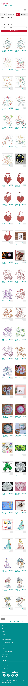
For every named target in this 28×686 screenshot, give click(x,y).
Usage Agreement (6, 639)
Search (18, 14)
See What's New (6, 663)
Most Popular (5, 665)
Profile (3, 628)
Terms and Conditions (7, 642)
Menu (3, 14)
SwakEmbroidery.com (12, 5)
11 (18, 621)
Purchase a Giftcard (7, 651)
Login (13, 10)
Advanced (23, 14)
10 (14, 621)
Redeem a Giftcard (6, 654)
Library (3, 631)
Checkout (4, 656)
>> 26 (21, 621)
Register (18, 10)
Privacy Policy (5, 645)
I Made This (5, 668)
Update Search (14, 31)
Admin (9, 682)
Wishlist (4, 634)
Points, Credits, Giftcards (8, 637)
